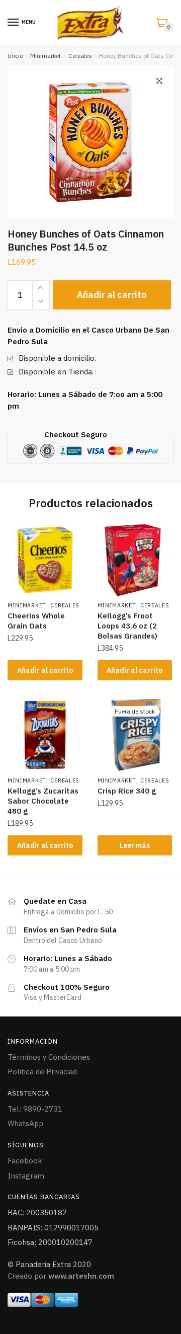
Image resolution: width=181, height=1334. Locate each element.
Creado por (61, 1276)
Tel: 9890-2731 (35, 1109)
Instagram (26, 1176)
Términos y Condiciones (49, 1057)
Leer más (135, 845)
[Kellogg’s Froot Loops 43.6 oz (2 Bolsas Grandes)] (135, 559)
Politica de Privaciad (42, 1071)
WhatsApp (25, 1123)
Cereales (80, 55)
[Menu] (14, 23)
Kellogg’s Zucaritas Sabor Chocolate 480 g (43, 801)
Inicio (15, 55)
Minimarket (45, 55)
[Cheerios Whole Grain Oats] (45, 559)
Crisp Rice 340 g (127, 791)
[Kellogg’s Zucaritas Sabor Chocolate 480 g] (45, 734)
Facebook (25, 1160)
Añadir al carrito (112, 294)
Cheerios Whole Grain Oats (36, 621)
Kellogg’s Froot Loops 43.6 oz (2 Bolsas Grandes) (127, 626)
